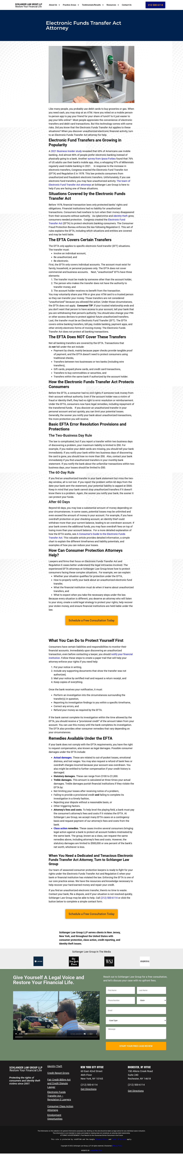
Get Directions (88, 1089)
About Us (53, 5)
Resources (111, 5)
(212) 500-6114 (109, 897)
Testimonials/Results (91, 5)
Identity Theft (54, 1066)
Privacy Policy (117, 1146)
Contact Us (126, 5)
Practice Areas (69, 5)
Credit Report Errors (58, 1072)
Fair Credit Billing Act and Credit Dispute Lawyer (59, 1083)
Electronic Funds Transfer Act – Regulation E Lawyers (59, 1096)
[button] (91, 620)
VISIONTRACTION (96, 1150)
